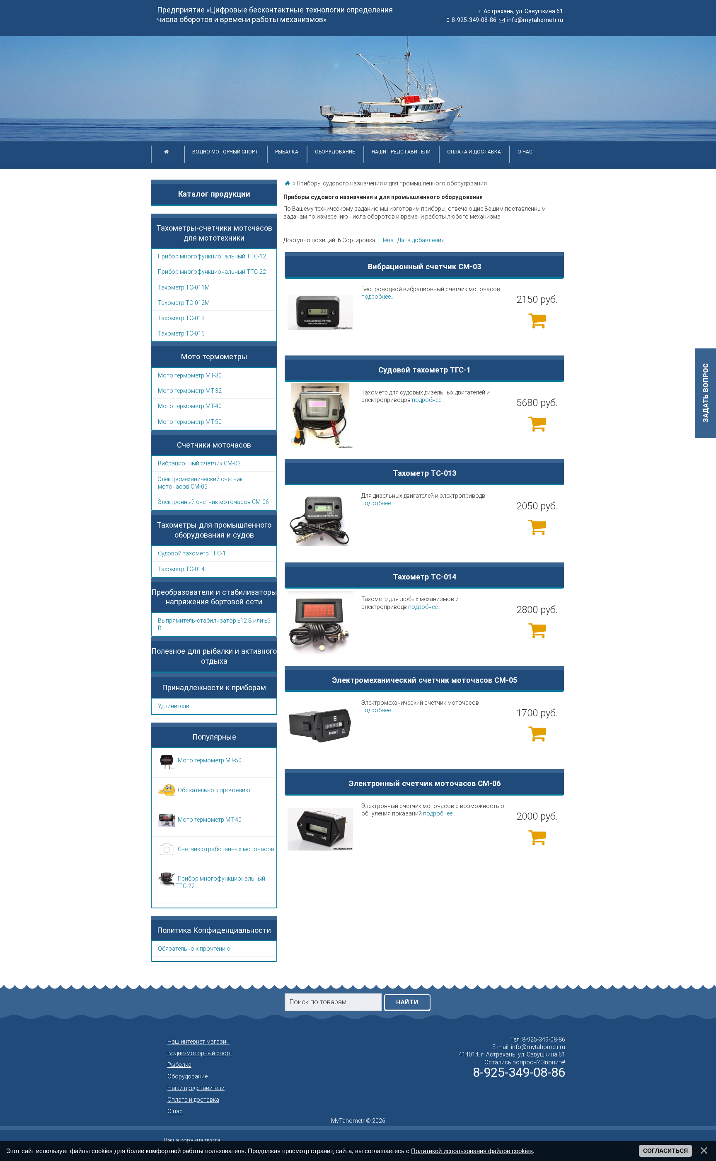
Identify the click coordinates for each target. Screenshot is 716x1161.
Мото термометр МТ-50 (190, 422)
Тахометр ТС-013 (181, 318)
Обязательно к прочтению (194, 948)
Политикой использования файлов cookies (472, 1150)
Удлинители (173, 706)
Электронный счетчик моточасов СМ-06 (213, 502)
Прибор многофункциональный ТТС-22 (212, 271)
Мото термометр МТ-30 (190, 375)
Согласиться (665, 1150)
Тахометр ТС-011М (184, 287)
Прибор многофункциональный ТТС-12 (212, 256)
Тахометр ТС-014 (181, 569)
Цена (387, 240)
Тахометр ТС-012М (184, 302)
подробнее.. (377, 296)
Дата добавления (421, 240)
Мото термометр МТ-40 (190, 406)
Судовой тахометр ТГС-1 (192, 553)
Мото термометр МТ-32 (190, 390)
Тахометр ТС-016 (181, 333)
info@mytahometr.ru (535, 20)
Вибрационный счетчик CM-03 (199, 463)
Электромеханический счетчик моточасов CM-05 (200, 483)
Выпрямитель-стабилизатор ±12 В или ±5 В (214, 624)
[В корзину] (537, 320)
